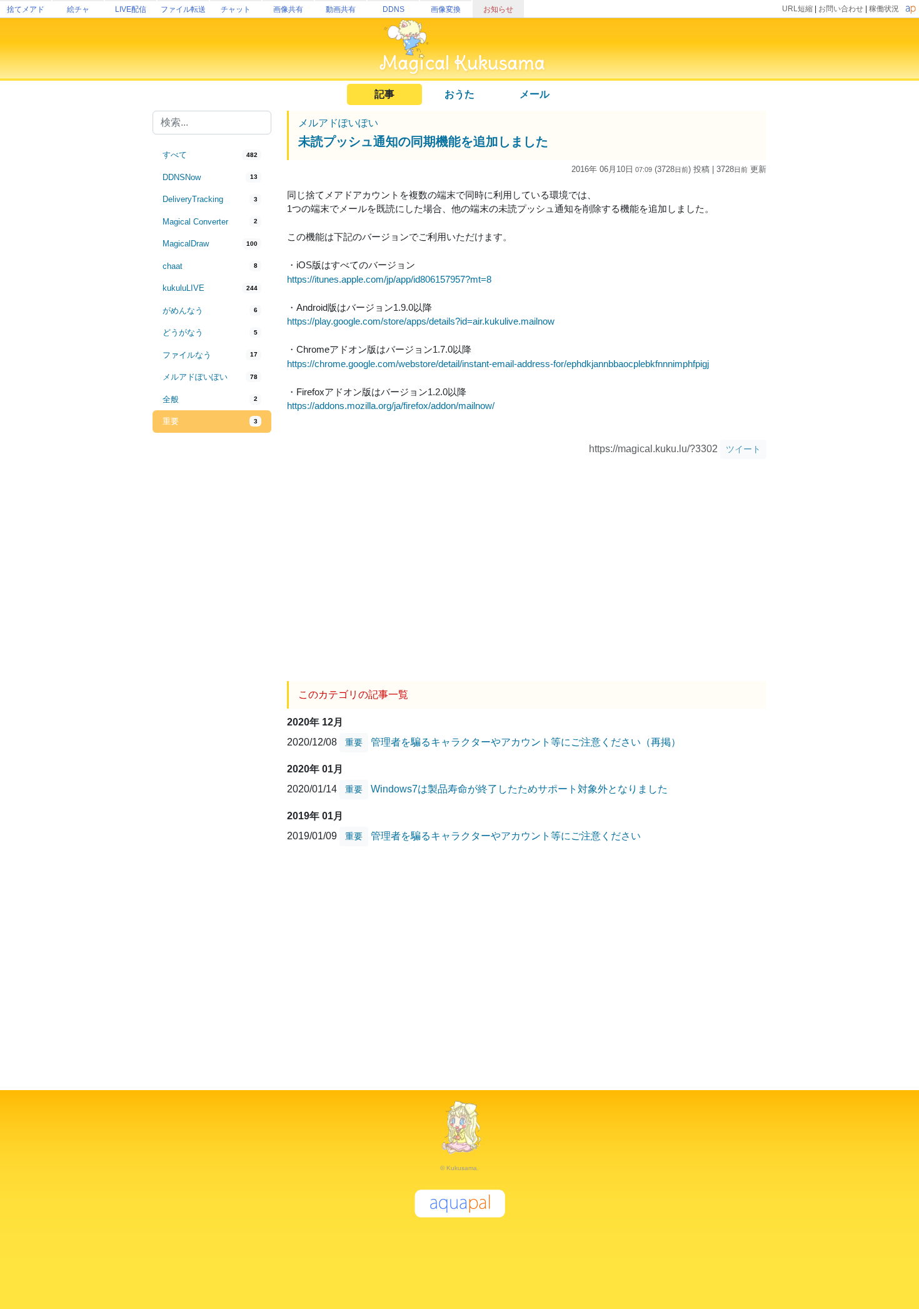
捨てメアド (25, 9)
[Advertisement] (212, 639)
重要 (354, 742)
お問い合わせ (840, 8)
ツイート (743, 449)
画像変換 (446, 9)
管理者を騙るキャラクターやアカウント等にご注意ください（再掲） (526, 742)
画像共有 (288, 9)
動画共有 (341, 9)
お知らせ (498, 9)
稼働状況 (884, 8)
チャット (236, 9)
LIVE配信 (130, 9)
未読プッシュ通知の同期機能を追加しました (423, 141)
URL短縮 (797, 8)
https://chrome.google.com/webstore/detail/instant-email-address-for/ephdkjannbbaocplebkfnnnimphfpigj (498, 363)
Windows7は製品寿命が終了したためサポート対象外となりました (519, 789)
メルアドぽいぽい (338, 123)
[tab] (212, 155)
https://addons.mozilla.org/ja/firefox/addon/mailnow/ (391, 405)
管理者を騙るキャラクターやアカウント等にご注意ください (506, 836)
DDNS (393, 9)
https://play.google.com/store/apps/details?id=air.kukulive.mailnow (421, 321)
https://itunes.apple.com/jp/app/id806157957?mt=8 (389, 279)
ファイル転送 (183, 9)
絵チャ (78, 9)
